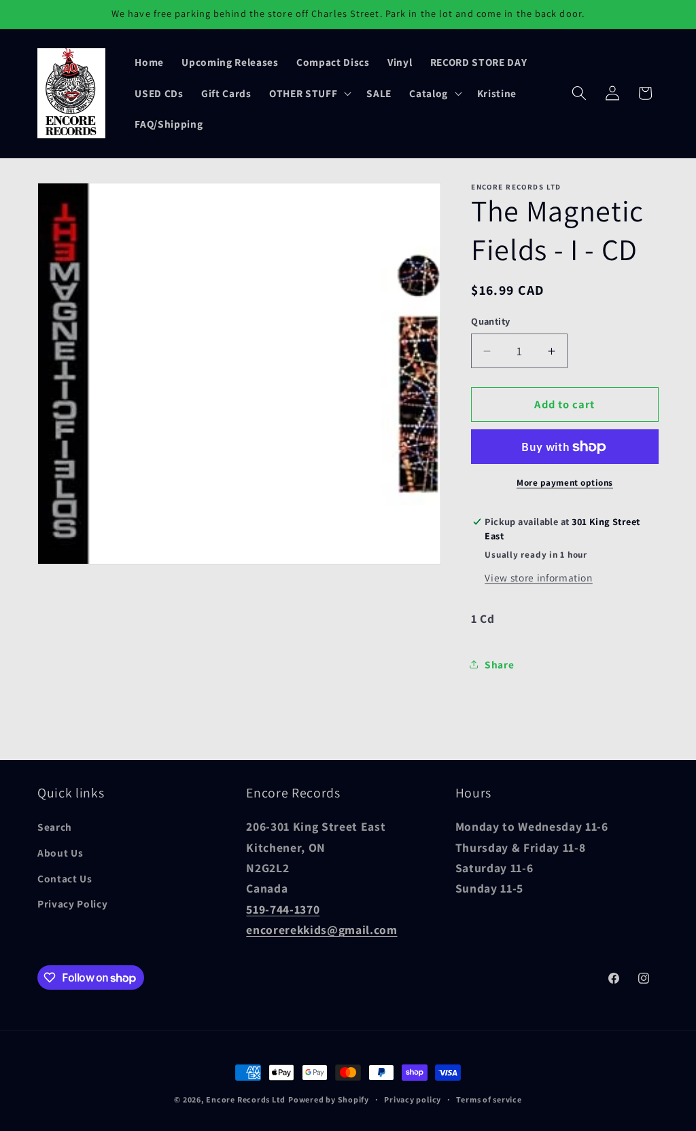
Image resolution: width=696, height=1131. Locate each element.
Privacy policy (412, 1099)
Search (54, 826)
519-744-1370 (282, 909)
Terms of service (488, 1099)
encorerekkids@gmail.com (321, 929)
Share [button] (499, 664)
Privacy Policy (72, 903)
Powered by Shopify (328, 1099)
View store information (539, 577)
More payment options (565, 482)
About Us (60, 852)
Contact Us (64, 878)
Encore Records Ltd (245, 1099)
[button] (309, 93)
